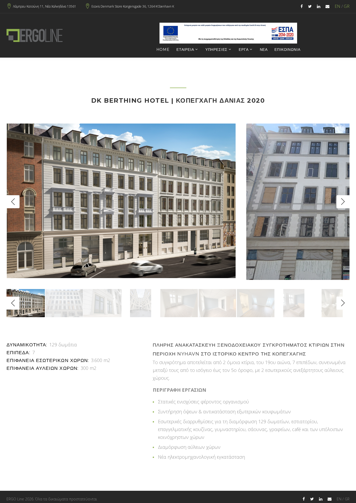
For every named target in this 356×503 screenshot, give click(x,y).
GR (346, 6)
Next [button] (342, 201)
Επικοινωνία (287, 49)
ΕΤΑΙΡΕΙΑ (185, 49)
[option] (121, 201)
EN (337, 6)
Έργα (243, 49)
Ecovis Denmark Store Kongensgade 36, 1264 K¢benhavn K (132, 6)
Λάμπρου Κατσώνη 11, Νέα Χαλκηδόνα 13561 (44, 6)
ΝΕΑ (264, 49)
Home (163, 49)
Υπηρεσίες (216, 49)
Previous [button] (13, 201)
